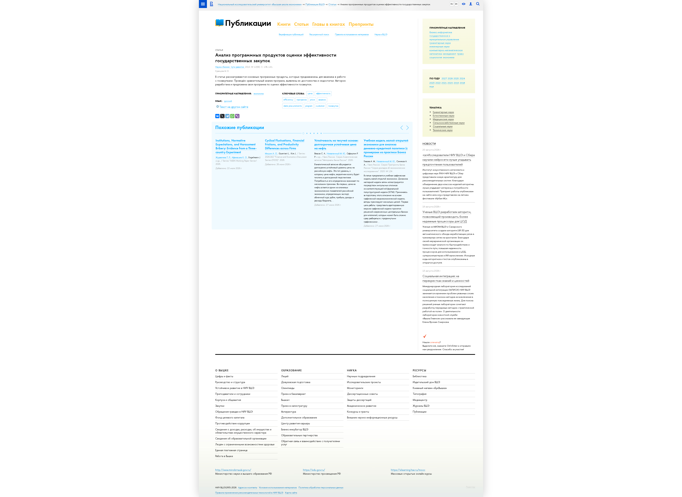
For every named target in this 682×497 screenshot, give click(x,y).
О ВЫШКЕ (222, 370)
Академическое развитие (361, 405)
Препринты (361, 24)
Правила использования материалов (352, 34)
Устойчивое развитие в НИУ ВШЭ (234, 388)
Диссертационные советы (362, 394)
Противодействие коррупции (232, 423)
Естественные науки (443, 115)
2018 (462, 82)
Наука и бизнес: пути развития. (230, 67)
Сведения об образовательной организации (240, 438)
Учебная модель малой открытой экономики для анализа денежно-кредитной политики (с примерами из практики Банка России (386, 148)
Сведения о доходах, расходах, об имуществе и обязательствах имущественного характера (243, 431)
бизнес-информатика (440, 32)
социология (435, 57)
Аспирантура (288, 411)
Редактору (470, 487)
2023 (432, 82)
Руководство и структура (230, 382)
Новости (429, 144)
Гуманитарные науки (443, 112)
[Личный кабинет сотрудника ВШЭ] (470, 4)
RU (452, 4)
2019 (456, 82)
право (460, 53)
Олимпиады (287, 388)
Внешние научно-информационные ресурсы (372, 417)
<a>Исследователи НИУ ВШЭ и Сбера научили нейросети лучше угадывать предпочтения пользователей (449, 159)
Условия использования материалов (278, 487)
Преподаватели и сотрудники (232, 394)
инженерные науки (439, 46)
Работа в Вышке (224, 456)
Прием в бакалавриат (293, 394)
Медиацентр (420, 400)
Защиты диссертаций (359, 400)
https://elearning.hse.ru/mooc (408, 470)
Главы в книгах (328, 24)
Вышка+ (285, 400)
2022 (438, 82)
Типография (419, 394)
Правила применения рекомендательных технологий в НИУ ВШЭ (249, 492)
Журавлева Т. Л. (223, 157)
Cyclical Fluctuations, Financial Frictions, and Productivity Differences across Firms (284, 144)
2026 (450, 78)
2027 (444, 78)
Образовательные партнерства (299, 435)
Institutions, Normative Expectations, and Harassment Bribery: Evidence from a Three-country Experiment (236, 146)
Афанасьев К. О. (239, 157)
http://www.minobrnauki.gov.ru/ (233, 470)
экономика (448, 57)
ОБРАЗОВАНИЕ (291, 370)
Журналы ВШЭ (421, 405)
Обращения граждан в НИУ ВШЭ (234, 411)
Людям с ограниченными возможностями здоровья (244, 444)
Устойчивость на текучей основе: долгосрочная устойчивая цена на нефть (336, 144)
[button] (303, 133)
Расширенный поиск (319, 34)
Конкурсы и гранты (358, 411)
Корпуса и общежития (228, 400)
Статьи (301, 24)
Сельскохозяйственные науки (449, 122)
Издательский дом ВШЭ (426, 382)
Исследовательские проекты (364, 382)
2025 (456, 78)
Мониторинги (355, 388)
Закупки (219, 405)
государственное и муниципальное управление (444, 37)
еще (431, 86)
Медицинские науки (443, 119)
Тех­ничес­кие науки (443, 130)
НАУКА (352, 370)
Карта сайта (291, 492)
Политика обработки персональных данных (321, 487)
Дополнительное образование (299, 417)
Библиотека (419, 376)
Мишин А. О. (271, 153)
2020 (450, 82)
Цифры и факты (224, 376)
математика (435, 53)
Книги (284, 24)
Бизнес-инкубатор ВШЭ (294, 429)
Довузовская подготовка (295, 382)
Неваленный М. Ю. (336, 153)
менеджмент (449, 53)
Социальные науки (443, 126)
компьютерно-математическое (446, 50)
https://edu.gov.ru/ (314, 470)
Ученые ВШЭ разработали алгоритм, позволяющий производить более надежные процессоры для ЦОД (447, 216)
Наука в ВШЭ (381, 34)
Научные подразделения (361, 376)
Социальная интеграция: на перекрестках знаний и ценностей (446, 278)
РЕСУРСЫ (419, 370)
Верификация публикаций (291, 34)
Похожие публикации (239, 127)
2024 (462, 78)
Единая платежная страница (231, 450)
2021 (444, 82)
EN (456, 4)
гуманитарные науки (440, 42)
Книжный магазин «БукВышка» (430, 388)
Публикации (248, 22)
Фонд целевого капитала (229, 417)
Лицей (284, 376)
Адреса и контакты (247, 487)
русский (228, 101)
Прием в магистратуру (294, 405)
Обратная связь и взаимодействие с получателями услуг (310, 442)
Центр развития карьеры (295, 423)
